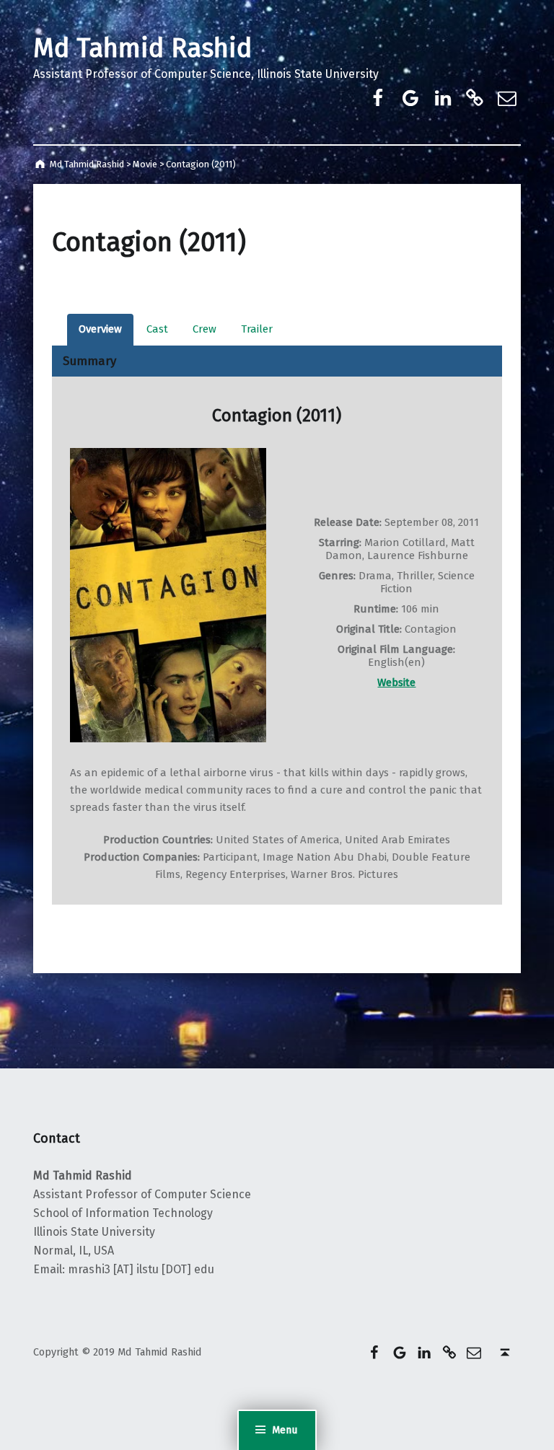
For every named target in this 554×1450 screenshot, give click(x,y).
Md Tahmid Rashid (142, 48)
